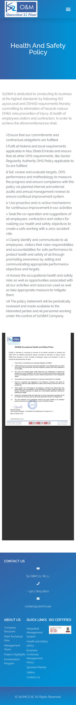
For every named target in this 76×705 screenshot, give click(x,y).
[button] (68, 9)
